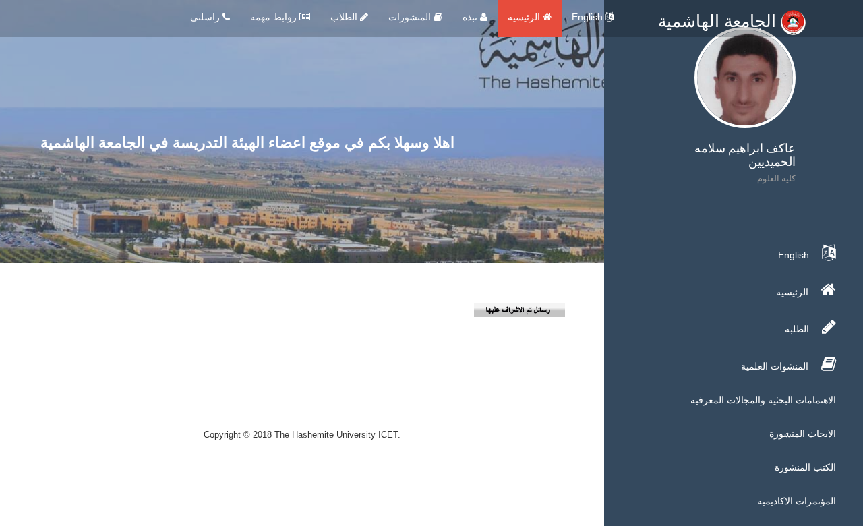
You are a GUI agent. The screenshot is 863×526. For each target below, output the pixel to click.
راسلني (206, 16)
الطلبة (798, 329)
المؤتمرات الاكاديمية (796, 501)
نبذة (471, 16)
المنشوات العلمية (776, 366)
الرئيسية (525, 16)
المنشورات (411, 16)
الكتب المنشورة (805, 467)
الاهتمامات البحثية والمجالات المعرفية (763, 399)
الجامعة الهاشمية (719, 20)
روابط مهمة (274, 16)
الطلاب (345, 16)
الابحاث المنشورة (802, 433)
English (588, 16)
